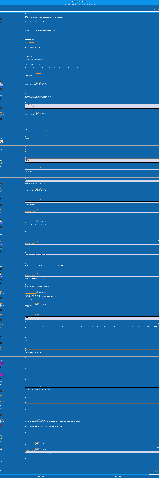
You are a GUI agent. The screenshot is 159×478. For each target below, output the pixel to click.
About (95, 4)
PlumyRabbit (2, 401)
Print (157, 470)
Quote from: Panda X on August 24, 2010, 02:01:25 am (30, 211)
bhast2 (1, 112)
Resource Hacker (31, 42)
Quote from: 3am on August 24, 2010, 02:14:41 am (30, 243)
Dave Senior (2, 73)
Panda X (1, 82)
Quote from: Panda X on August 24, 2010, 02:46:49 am (30, 293)
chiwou (1, 123)
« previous (155, 9)
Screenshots (74, 4)
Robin (1, 442)
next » (158, 9)
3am (0, 167)
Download (83, 4)
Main (65, 4)
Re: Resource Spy (38, 73)
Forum (79, 4)
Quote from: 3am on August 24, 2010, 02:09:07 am (30, 222)
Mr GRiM (1, 324)
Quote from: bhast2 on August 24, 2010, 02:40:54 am (30, 275)
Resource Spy (41, 13)
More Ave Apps (89, 4)
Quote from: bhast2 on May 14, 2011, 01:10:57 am (30, 450)
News (69, 4)
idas (0, 347)
